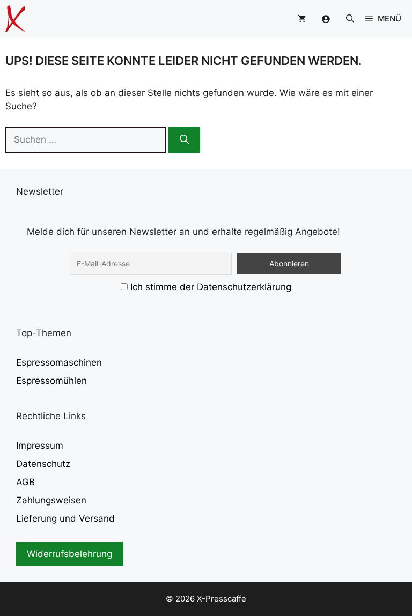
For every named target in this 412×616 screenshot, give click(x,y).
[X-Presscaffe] (15, 19)
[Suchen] (184, 140)
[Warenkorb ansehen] (301, 19)
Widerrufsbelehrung (69, 553)
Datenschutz (43, 463)
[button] (350, 19)
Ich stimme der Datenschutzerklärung (210, 286)
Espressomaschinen (59, 362)
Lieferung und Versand (65, 518)
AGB (25, 482)
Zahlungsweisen (51, 500)
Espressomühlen (51, 380)
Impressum (39, 445)
